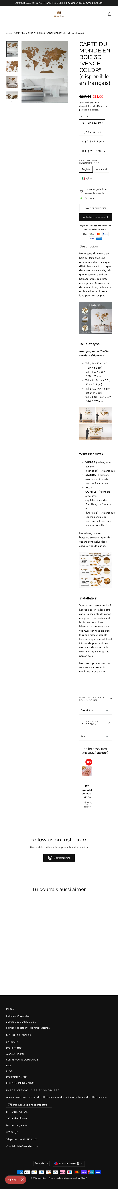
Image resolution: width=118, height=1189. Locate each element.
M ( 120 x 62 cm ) (92, 123)
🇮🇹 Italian (87, 178)
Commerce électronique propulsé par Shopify (68, 1178)
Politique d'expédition (18, 1016)
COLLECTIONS (14, 1048)
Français (39, 1163)
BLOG (9, 1071)
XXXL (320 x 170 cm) (94, 151)
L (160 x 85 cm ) (91, 132)
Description (87, 710)
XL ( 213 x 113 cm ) (93, 141)
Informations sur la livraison (94, 698)
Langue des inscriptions (89, 161)
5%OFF (13, 1179)
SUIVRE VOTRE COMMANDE (22, 1059)
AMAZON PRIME (15, 1054)
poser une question (90, 722)
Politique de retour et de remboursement (28, 1027)
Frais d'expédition (89, 104)
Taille (84, 116)
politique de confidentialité (21, 1022)
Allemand (101, 169)
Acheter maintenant (95, 217)
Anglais (86, 169)
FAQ (8, 1065)
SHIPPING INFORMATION (20, 1083)
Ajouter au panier (88, 803)
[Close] (22, 1180)
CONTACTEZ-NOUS (16, 1077)
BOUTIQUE (12, 1042)
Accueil (9, 33)
